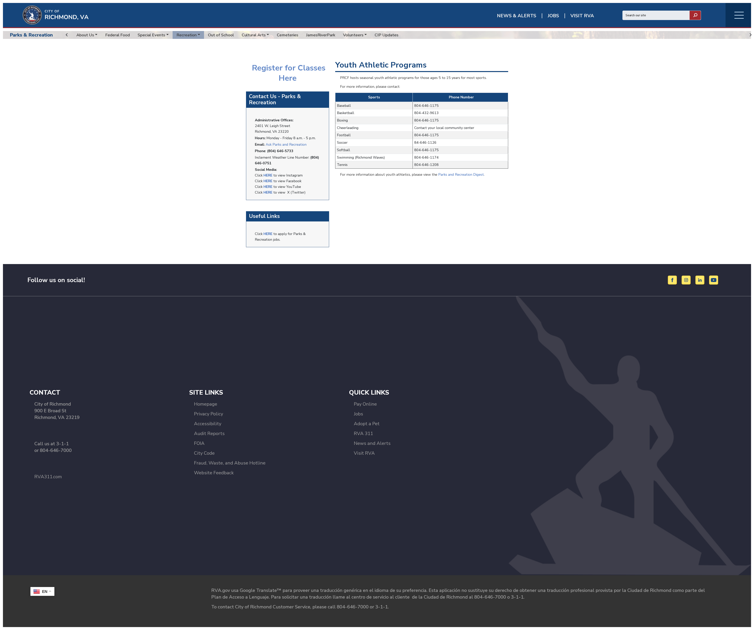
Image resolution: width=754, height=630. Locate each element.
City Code (204, 453)
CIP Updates (386, 35)
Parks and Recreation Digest (461, 174)
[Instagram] (686, 279)
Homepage (205, 404)
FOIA (199, 443)
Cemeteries (287, 35)
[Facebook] (673, 279)
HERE (268, 233)
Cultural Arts (254, 35)
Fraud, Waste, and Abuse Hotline (229, 463)
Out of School (221, 35)
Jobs (358, 414)
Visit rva (582, 16)
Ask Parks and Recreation (286, 144)
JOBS (553, 16)
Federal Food (117, 35)
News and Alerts (372, 443)
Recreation (187, 35)
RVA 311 (363, 433)
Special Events (151, 35)
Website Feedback (214, 473)
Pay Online (365, 404)
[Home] (46, 14)
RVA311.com (48, 477)
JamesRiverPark (320, 35)
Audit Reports (209, 433)
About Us (85, 35)
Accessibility (207, 424)
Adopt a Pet (367, 424)
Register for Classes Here (287, 73)
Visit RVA (364, 453)
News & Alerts (516, 16)
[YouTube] (714, 279)
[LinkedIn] (700, 279)
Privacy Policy (208, 414)
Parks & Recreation (31, 35)
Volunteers (353, 35)
